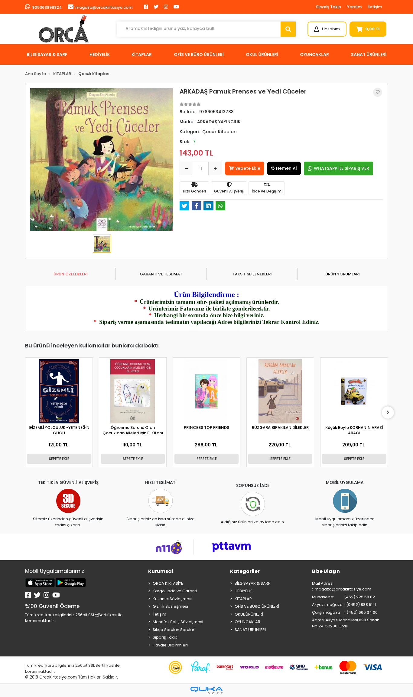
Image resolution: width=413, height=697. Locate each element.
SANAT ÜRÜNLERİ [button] (368, 54)
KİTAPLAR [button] (142, 54)
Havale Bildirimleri (170, 645)
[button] (326, 29)
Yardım (354, 7)
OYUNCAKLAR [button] (314, 54)
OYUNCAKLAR (247, 622)
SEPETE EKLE (59, 458)
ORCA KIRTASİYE (168, 583)
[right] (387, 412)
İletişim (375, 7)
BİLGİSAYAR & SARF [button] (47, 54)
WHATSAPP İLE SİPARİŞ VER (341, 168)
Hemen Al (286, 168)
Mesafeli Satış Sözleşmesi (178, 622)
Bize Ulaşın (326, 571)
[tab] (70, 274)
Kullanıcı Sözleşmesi (172, 599)
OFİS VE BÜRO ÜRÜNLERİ (257, 606)
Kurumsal (160, 571)
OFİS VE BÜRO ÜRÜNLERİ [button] (199, 54)
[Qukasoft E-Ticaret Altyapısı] (206, 690)
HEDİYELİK (243, 591)
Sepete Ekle (247, 168)
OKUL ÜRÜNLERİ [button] (262, 54)
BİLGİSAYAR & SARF (252, 583)
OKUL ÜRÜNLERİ (249, 614)
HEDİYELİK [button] (99, 54)
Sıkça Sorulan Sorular (173, 630)
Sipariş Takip (328, 7)
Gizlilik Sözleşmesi (170, 606)
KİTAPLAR (243, 599)
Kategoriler (245, 571)
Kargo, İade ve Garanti (175, 591)
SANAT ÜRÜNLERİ (250, 630)
